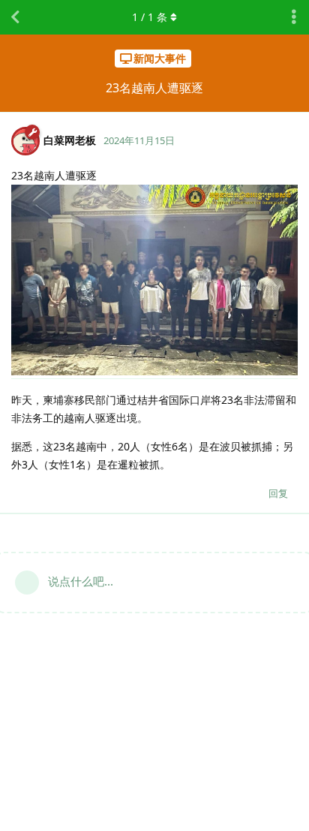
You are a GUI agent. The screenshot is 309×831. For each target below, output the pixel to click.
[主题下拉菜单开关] (294, 17)
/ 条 (149, 17)
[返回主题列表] (15, 17)
